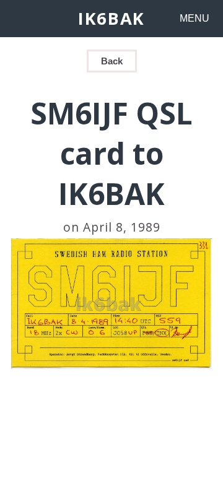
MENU (194, 18)
